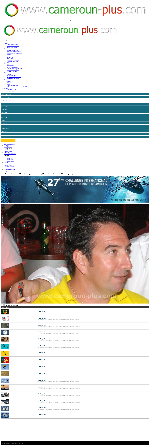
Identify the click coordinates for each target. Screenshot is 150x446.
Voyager (6, 43)
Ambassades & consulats (13, 46)
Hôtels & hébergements (12, 50)
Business (6, 88)
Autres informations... (12, 47)
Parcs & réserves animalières (14, 51)
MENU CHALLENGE (10, 154)
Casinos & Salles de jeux (13, 61)
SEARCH (67, 20)
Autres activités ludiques (13, 70)
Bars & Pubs (10, 58)
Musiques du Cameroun (13, 78)
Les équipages (7, 163)
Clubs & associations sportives (14, 68)
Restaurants (10, 57)
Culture (5, 72)
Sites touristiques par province (14, 53)
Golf (8, 64)
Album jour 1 (10, 156)
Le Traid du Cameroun (12, 67)
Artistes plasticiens (11, 75)
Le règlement (7, 171)
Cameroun (6, 79)
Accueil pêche (7, 145)
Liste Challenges (8, 147)
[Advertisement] (47, 430)
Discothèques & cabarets (13, 60)
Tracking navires (11, 91)
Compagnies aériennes (12, 44)
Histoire (9, 82)
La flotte (6, 162)
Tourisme (6, 48)
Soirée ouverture (8, 151)
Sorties (5, 55)
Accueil (6, 149)
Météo (8, 84)
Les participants (7, 165)
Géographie (10, 81)
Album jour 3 (10, 159)
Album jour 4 (10, 161)
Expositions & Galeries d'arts (14, 77)
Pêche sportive (10, 65)
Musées (9, 54)
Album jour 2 (10, 158)
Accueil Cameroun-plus (9, 144)
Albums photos (7, 152)
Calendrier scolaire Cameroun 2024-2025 (17, 86)
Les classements (8, 168)
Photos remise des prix (9, 169)
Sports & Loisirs (8, 63)
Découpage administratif (13, 85)
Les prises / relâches (9, 166)
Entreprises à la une (11, 89)
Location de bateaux (12, 71)
